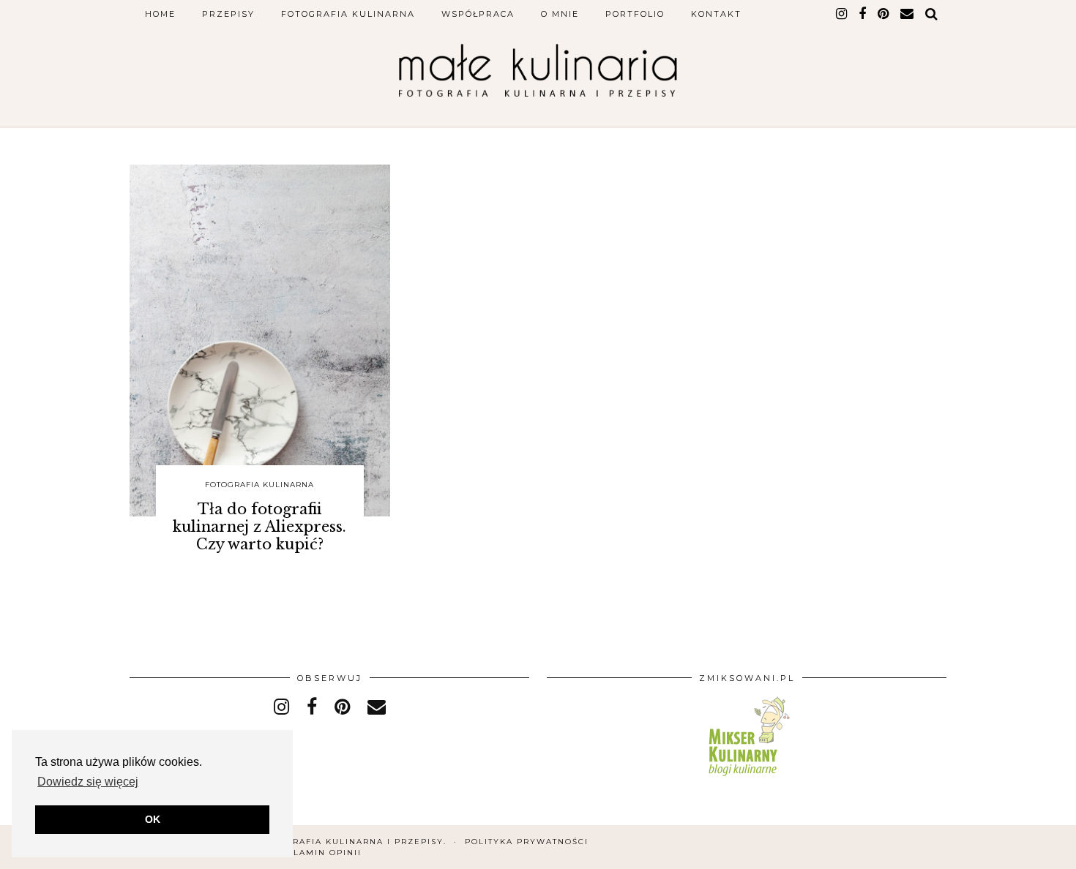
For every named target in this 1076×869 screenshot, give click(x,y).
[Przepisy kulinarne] (747, 778)
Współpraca (478, 14)
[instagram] (842, 14)
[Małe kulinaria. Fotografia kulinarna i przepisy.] (538, 70)
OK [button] (152, 819)
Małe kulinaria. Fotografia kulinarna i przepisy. (307, 841)
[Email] (907, 14)
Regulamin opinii (314, 852)
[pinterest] (884, 14)
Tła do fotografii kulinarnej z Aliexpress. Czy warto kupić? (259, 526)
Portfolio (635, 14)
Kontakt (716, 14)
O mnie (560, 14)
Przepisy (228, 14)
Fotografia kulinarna (348, 14)
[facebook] (863, 14)
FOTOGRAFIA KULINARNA (259, 484)
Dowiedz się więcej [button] (87, 781)
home (160, 14)
